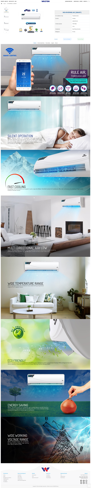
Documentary (63, 477)
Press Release (48, 477)
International (34, 475)
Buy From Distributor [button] (67, 39)
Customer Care (20, 479)
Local (33, 476)
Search (5, 3)
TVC (61, 475)
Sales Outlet (19, 476)
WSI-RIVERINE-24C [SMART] (12, 3)
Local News (48, 475)
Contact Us (19, 475)
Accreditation (5, 481)
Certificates (5, 480)
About (4, 476)
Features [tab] (35, 42)
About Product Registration (22, 480)
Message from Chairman (7, 477)
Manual (56, 42)
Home (4, 475)
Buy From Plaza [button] (80, 39)
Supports (52, 42)
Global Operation (6, 479)
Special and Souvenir (35, 477)
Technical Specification (40, 42)
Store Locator (20, 477)
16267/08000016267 (84, 475)
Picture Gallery (48, 42)
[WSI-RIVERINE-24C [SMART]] (6, 10)
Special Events (63, 476)
